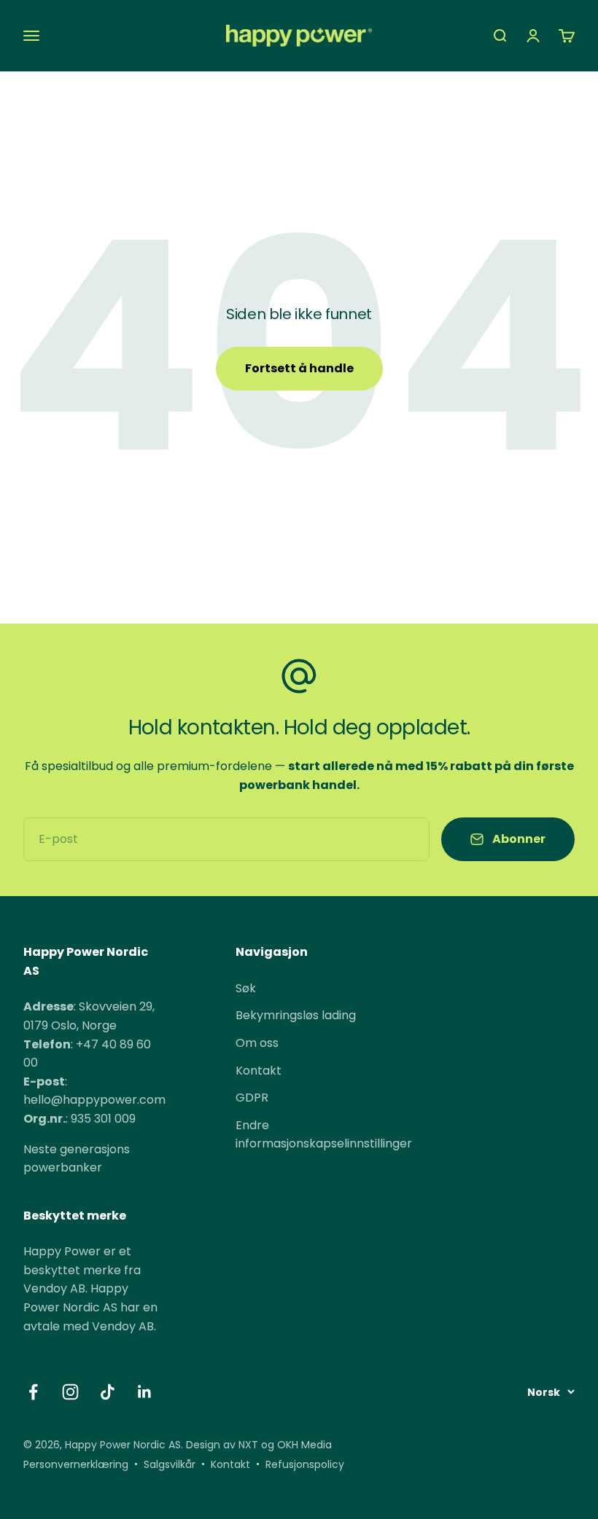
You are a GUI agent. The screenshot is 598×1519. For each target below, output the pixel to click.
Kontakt (258, 1070)
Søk (246, 988)
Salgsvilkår (169, 1464)
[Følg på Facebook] (33, 1392)
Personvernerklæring (75, 1464)
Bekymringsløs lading (296, 1015)
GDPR (252, 1097)
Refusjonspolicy (304, 1464)
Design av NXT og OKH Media (259, 1444)
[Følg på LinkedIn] (145, 1392)
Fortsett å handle (299, 368)
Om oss (257, 1043)
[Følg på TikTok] (107, 1392)
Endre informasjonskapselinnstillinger (324, 1135)
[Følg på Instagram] (70, 1392)
